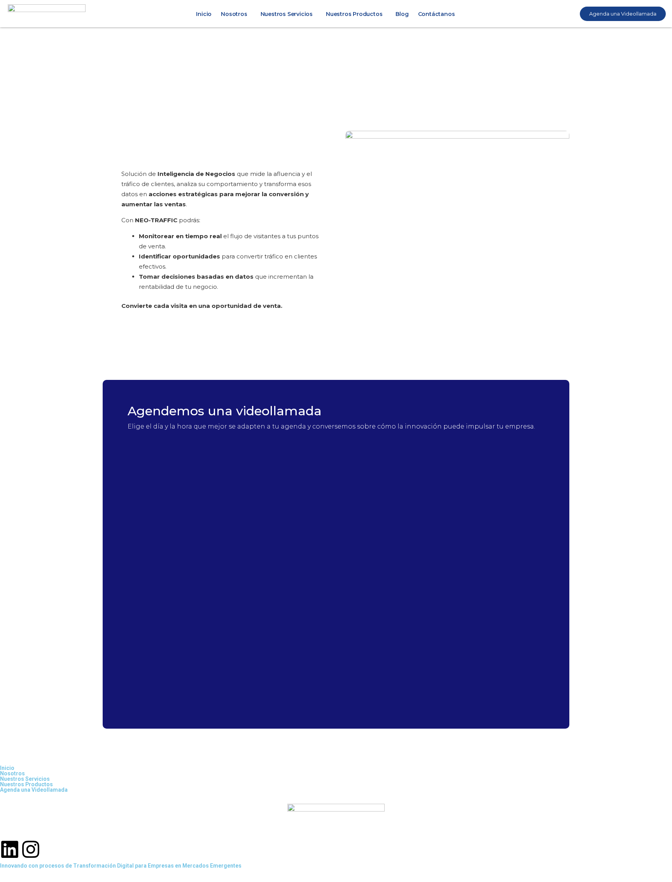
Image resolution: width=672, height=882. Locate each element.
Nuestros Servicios (287, 14)
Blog (402, 14)
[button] (236, 14)
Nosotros (234, 14)
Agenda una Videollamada (34, 790)
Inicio (204, 14)
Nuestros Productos (354, 14)
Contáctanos (436, 14)
